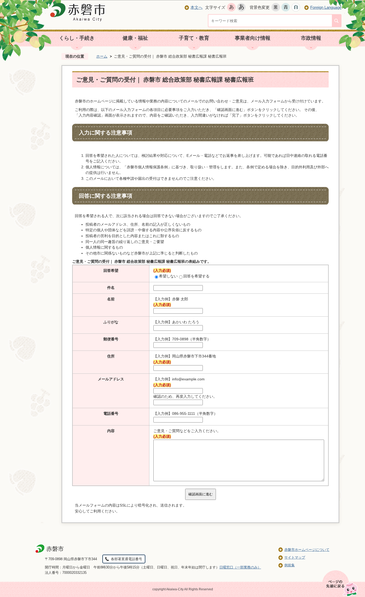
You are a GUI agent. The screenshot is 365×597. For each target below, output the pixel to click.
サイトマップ (294, 557)
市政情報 (311, 38)
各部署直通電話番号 (126, 559)
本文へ (197, 7)
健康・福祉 (135, 38)
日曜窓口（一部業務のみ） (240, 567)
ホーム (101, 56)
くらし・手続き (77, 38)
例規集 (289, 565)
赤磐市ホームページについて (306, 550)
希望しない (168, 276)
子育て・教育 (194, 38)
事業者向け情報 (252, 38)
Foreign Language (325, 7)
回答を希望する (196, 276)
